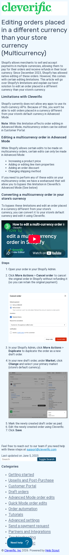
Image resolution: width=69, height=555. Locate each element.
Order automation (22, 509)
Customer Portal (22, 486)
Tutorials (15, 514)
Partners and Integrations (29, 531)
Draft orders (18, 491)
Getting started (21, 474)
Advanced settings (24, 520)
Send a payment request (28, 526)
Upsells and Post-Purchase (31, 480)
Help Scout (52, 550)
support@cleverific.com (41, 449)
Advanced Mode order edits (31, 497)
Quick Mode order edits (27, 503)
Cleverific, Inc (12, 550)
